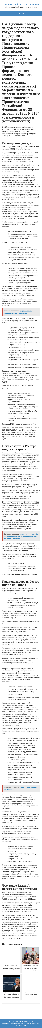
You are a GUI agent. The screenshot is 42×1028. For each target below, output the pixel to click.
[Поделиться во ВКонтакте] (9, 1010)
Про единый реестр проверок (21, 4)
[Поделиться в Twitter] (24, 1010)
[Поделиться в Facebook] (4, 1010)
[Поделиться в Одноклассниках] (14, 1010)
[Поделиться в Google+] (19, 1010)
